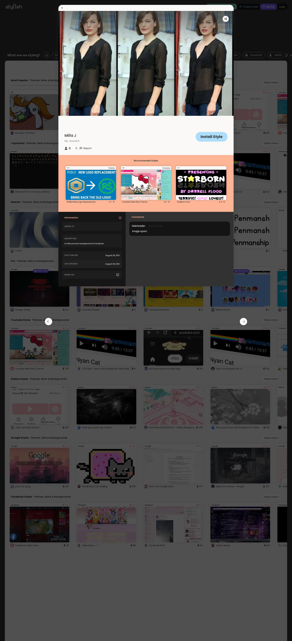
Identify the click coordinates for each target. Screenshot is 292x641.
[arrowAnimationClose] (48, 321)
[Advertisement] (12, 320)
